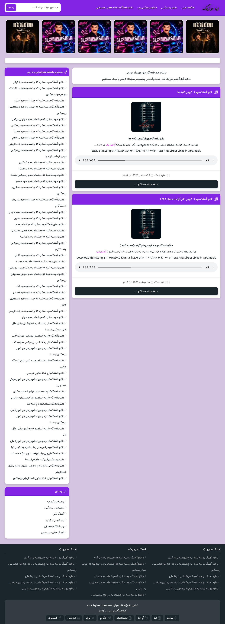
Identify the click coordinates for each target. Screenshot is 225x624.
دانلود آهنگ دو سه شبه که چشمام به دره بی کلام (38, 137)
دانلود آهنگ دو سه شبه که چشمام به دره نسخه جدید (36, 212)
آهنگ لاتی (58, 514)
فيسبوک (52, 618)
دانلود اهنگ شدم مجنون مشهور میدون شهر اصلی (37, 441)
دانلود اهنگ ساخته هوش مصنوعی (114, 7)
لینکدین (72, 618)
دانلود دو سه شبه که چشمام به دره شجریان (41, 168)
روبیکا (170, 618)
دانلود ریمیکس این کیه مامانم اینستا (44, 459)
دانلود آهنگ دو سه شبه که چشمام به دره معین (39, 218)
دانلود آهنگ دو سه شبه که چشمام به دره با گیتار (38, 82)
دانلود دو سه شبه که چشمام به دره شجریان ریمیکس (36, 267)
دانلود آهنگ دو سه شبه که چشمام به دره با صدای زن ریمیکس (185, 582)
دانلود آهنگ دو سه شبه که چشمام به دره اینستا (39, 131)
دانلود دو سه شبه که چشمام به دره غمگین (41, 162)
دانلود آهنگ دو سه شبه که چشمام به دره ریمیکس (37, 125)
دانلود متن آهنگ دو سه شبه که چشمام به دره (40, 224)
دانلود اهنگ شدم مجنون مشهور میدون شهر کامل (37, 410)
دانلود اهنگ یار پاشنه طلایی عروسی (45, 373)
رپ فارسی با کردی (55, 520)
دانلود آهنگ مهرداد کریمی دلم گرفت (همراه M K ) (186, 199)
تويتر (88, 618)
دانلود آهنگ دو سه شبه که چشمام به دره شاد (40, 286)
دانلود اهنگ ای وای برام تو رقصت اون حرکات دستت (37, 453)
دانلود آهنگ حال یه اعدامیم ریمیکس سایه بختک (38, 342)
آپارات (141, 618)
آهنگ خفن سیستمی (52, 532)
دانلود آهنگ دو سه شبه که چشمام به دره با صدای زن (36, 144)
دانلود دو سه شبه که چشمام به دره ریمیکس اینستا (37, 175)
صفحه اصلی (187, 7)
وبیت (101, 611)
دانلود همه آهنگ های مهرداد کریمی (146, 72)
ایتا (155, 618)
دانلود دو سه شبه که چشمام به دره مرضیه (42, 236)
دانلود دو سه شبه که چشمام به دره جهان (42, 317)
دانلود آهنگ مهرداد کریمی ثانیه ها (195, 92)
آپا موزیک (110, 144)
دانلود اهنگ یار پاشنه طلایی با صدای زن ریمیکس (38, 478)
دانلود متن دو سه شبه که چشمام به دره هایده (40, 261)
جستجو (11, 7)
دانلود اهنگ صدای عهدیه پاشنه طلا (45, 404)
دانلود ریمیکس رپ (147, 7)
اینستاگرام (122, 618)
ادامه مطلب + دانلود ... (146, 184)
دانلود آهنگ (160, 175)
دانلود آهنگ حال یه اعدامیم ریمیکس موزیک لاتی (38, 335)
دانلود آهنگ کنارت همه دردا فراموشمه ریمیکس (38, 391)
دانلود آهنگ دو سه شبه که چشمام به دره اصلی (39, 100)
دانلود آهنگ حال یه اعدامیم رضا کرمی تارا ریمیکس (37, 397)
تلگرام (103, 618)
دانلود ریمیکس (169, 7)
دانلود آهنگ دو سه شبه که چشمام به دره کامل (39, 255)
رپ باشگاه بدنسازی (54, 526)
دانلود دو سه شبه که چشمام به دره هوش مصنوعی (37, 230)
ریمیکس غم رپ (55, 501)
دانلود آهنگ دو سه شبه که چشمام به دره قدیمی (38, 292)
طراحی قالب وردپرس (115, 611)
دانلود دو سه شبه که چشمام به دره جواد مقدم (40, 181)
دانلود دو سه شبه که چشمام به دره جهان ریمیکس (38, 119)
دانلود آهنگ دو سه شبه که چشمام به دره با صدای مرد (36, 311)
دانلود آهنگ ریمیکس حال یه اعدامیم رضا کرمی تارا (37, 447)
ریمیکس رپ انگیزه (54, 507)
